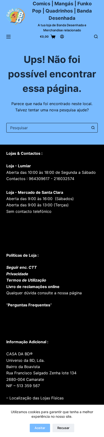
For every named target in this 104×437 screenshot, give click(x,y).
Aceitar (40, 428)
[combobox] (47, 128)
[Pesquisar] (96, 36)
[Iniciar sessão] (62, 36)
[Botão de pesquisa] (92, 127)
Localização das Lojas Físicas (36, 398)
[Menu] (8, 36)
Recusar (63, 428)
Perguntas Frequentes (29, 305)
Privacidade (17, 273)
